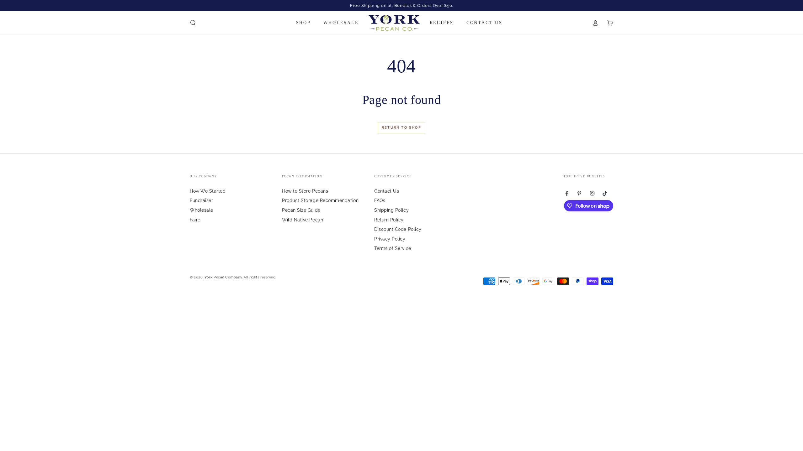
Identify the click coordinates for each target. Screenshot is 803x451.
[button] (193, 23)
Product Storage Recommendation (320, 200)
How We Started (208, 191)
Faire (195, 219)
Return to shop (401, 128)
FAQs (379, 200)
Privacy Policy (390, 238)
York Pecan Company (223, 277)
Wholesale (201, 210)
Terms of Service (392, 248)
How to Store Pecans (305, 191)
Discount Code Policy (398, 229)
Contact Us (386, 191)
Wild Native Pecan (302, 219)
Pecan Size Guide (301, 210)
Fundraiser (201, 200)
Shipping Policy (391, 210)
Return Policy (389, 219)
